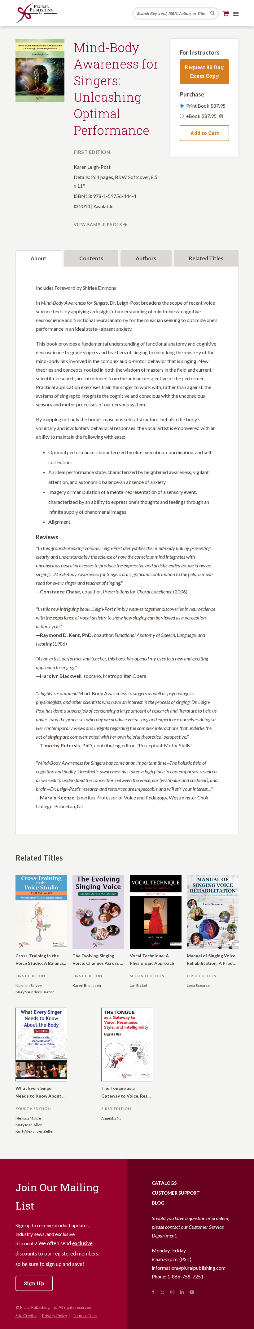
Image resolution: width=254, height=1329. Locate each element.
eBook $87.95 (201, 116)
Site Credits (26, 1315)
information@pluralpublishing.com (189, 1268)
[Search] (213, 13)
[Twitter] (162, 1292)
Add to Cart (204, 133)
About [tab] (38, 258)
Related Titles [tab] (206, 258)
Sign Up (34, 1283)
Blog (158, 1203)
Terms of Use (85, 1315)
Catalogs (164, 1183)
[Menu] (236, 14)
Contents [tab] (91, 258)
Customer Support (176, 1193)
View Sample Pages (98, 224)
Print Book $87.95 (206, 106)
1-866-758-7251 (185, 1276)
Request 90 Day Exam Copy (204, 71)
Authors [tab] (146, 258)
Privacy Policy (54, 1315)
